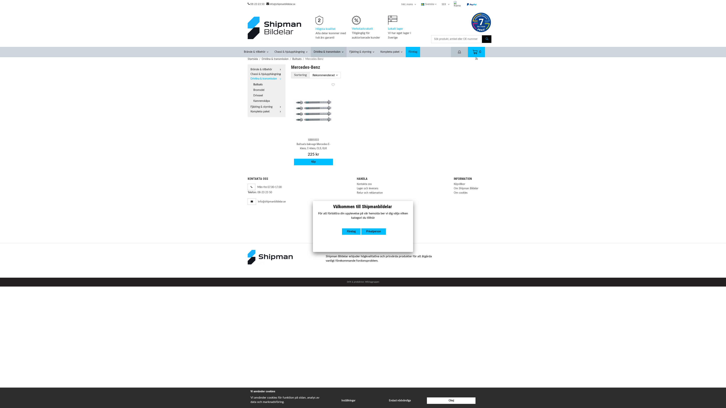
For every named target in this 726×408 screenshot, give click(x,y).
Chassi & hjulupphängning (290, 51)
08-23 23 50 (257, 4)
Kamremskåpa (261, 101)
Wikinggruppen (372, 282)
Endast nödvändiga (400, 400)
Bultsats (258, 84)
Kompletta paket (389, 51)
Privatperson (373, 231)
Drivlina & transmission (327, 51)
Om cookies (461, 192)
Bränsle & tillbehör (254, 51)
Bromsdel (258, 90)
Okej (451, 400)
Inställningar (348, 400)
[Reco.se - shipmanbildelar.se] (481, 22)
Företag (413, 51)
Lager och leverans (367, 188)
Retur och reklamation (370, 192)
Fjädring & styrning (360, 51)
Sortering (300, 74)
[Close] (413, 201)
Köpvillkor (459, 184)
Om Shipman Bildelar (466, 188)
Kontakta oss (364, 184)
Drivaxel (258, 95)
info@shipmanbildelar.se (282, 4)
